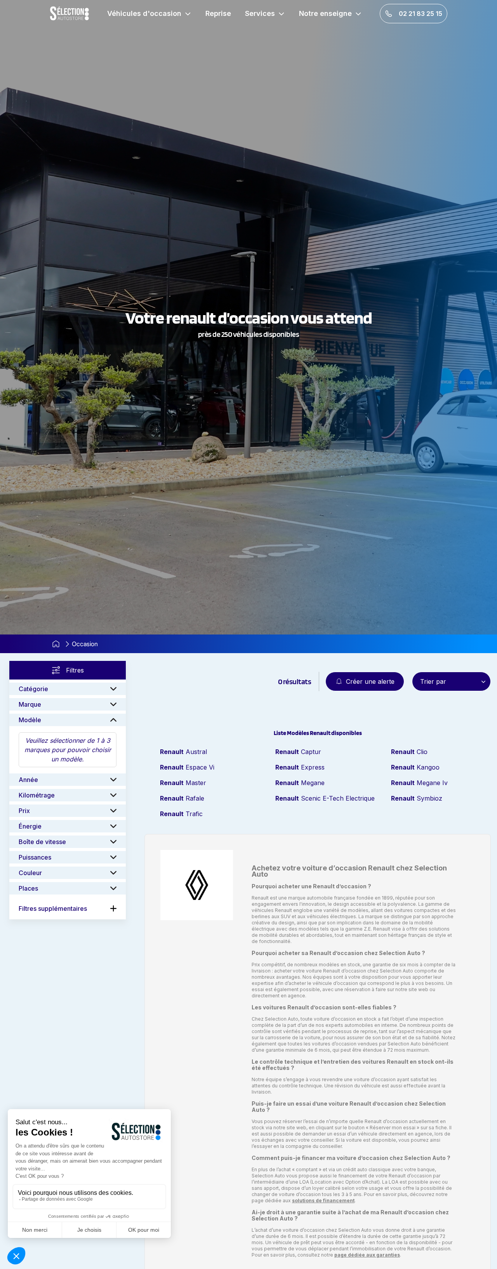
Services (260, 13)
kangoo (415, 767)
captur (298, 752)
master (183, 783)
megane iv (419, 783)
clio (409, 752)
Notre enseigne (325, 13)
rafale (182, 798)
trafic (181, 814)
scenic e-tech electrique (325, 798)
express (300, 767)
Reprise (218, 13)
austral (183, 752)
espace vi (187, 767)
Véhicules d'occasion (144, 13)
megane (300, 783)
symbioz (416, 798)
